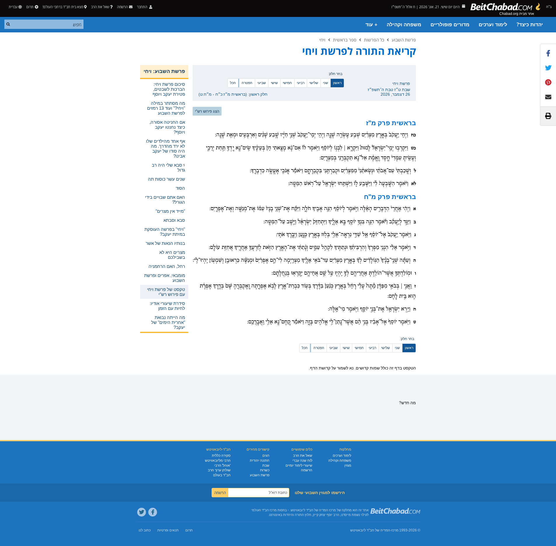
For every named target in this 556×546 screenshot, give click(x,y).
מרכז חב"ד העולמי (264, 510)
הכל (233, 83)
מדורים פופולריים (449, 24)
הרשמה (306, 470)
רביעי (300, 83)
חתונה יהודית (259, 460)
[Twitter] (141, 512)
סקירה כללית (221, 455)
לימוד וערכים (493, 24)
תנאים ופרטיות (168, 530)
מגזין (347, 465)
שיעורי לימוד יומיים (298, 465)
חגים (265, 455)
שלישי (313, 83)
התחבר (142, 6)
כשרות (264, 470)
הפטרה (247, 83)
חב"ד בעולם (222, 475)
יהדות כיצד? (530, 24)
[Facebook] (152, 512)
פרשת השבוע (404, 40)
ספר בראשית (344, 40)
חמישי (287, 83)
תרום (30, 6)
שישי (274, 83)
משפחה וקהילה (404, 24)
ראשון (337, 83)
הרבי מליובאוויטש (218, 460)
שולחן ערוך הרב (219, 470)
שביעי (261, 83)
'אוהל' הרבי (222, 465)
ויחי (322, 40)
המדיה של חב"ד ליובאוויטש (370, 530)
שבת (265, 465)
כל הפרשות (374, 40)
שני (325, 83)
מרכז (394, 530)
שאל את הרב (100, 6)
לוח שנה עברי (302, 460)
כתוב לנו (145, 530)
